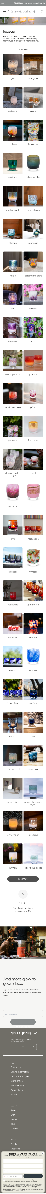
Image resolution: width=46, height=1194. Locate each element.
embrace (12, 111)
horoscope (33, 539)
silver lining (13, 802)
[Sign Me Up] (23, 1022)
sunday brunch (12, 375)
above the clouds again (33, 803)
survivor (33, 703)
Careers (14, 1129)
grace (33, 111)
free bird (13, 671)
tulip (33, 342)
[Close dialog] (43, 1153)
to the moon (13, 835)
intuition (13, 868)
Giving (14, 1119)
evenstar (12, 506)
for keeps (33, 835)
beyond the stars (33, 276)
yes (13, 79)
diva (13, 539)
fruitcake (33, 572)
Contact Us (16, 1067)
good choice (33, 210)
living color (33, 144)
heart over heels (13, 407)
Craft (13, 1115)
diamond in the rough (12, 474)
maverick (12, 638)
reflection (33, 671)
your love (33, 375)
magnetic (33, 243)
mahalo (13, 144)
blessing (13, 243)
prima (33, 407)
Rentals (14, 1095)
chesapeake (33, 177)
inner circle (13, 703)
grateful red (33, 605)
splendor (12, 572)
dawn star (33, 769)
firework (33, 638)
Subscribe (33, 1175)
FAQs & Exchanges (20, 1076)
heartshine (13, 605)
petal (33, 473)
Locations (15, 1149)
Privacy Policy (17, 1086)
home (13, 276)
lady (13, 309)
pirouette (12, 440)
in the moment (13, 769)
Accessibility (17, 1090)
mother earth (12, 210)
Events (14, 1144)
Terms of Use (17, 1081)
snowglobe (33, 79)
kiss (33, 506)
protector (13, 342)
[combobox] (5, 1176)
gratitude (12, 177)
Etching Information (20, 1072)
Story (13, 1110)
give (33, 736)
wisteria (33, 309)
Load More (23, 879)
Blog (13, 1124)
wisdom (13, 736)
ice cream (33, 440)
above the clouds (33, 868)
